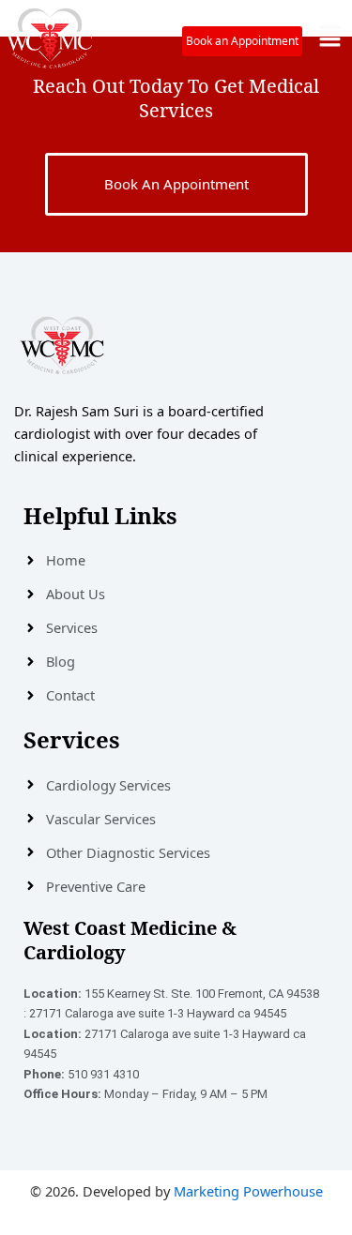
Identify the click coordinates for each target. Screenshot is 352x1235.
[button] (329, 37)
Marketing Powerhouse (248, 1191)
